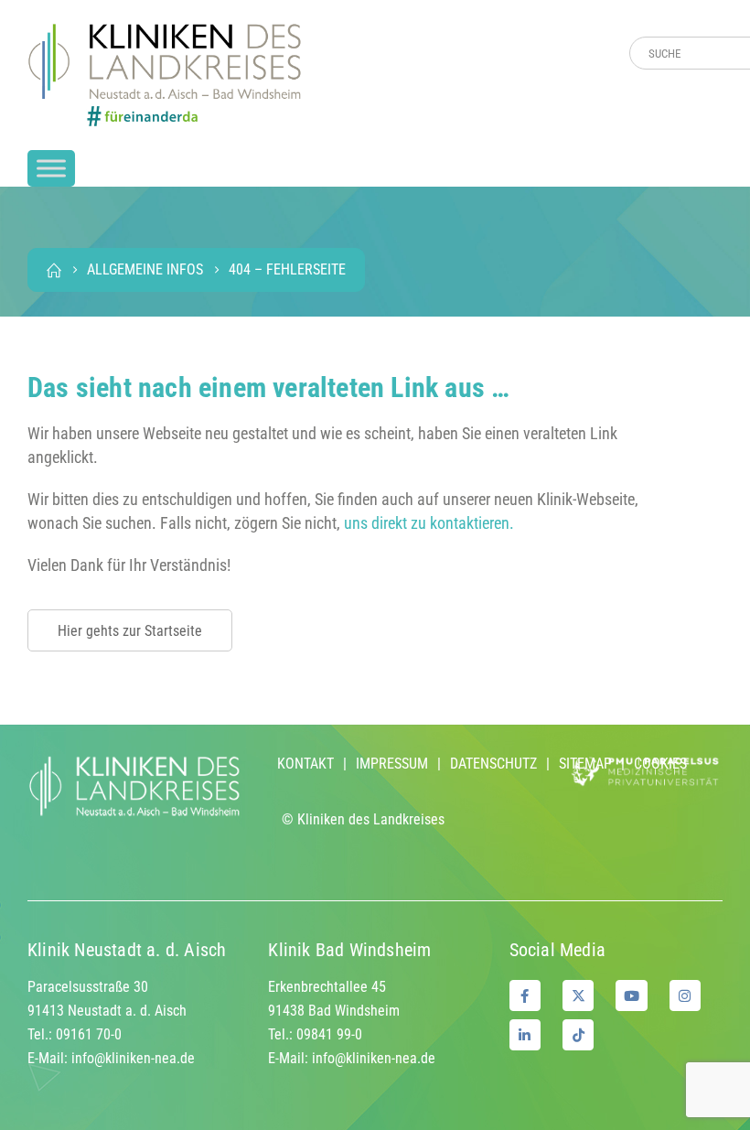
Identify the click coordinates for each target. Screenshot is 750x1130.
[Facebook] (525, 995)
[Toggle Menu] (51, 168)
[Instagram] (685, 995)
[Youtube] (631, 995)
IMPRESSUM (392, 763)
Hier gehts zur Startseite (130, 631)
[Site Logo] (164, 75)
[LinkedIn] (525, 1034)
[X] (578, 995)
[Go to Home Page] (54, 270)
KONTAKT (305, 763)
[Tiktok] (578, 1034)
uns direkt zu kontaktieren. (429, 523)
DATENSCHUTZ (493, 763)
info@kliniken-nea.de (133, 1058)
